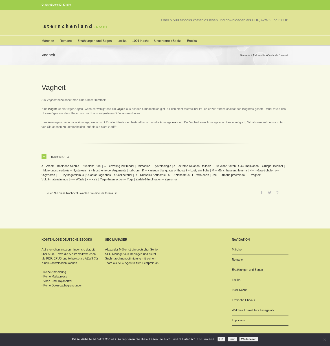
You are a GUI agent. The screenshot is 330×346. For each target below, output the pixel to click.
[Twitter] (269, 192)
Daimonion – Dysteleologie (153, 166)
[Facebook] (261, 192)
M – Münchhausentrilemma (229, 170)
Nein (232, 339)
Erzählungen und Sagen (94, 40)
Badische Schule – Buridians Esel (79, 166)
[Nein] (324, 339)
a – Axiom (48, 166)
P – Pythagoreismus (70, 175)
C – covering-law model (119, 166)
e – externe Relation (187, 166)
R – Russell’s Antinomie (150, 175)
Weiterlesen (248, 339)
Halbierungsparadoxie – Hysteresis (64, 170)
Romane (66, 40)
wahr (175, 122)
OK (221, 339)
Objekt (121, 109)
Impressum (239, 320)
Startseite (245, 55)
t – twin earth (200, 175)
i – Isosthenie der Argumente (107, 170)
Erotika (192, 40)
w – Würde (77, 179)
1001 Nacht (140, 40)
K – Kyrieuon (150, 170)
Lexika (122, 40)
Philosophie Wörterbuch (265, 55)
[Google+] (277, 192)
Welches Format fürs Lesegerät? (253, 310)
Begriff (52, 109)
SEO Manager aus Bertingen (123, 254)
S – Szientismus (179, 175)
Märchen (48, 40)
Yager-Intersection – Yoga (116, 179)
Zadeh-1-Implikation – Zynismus (157, 179)
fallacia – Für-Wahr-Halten (219, 166)
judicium (134, 170)
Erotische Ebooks (243, 300)
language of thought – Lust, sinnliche (185, 170)
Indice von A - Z (60, 156)
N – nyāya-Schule (261, 170)
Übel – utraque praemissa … (230, 175)
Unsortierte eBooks (167, 40)
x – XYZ (92, 179)
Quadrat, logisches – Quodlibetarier (109, 175)
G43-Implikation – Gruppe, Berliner (260, 166)
